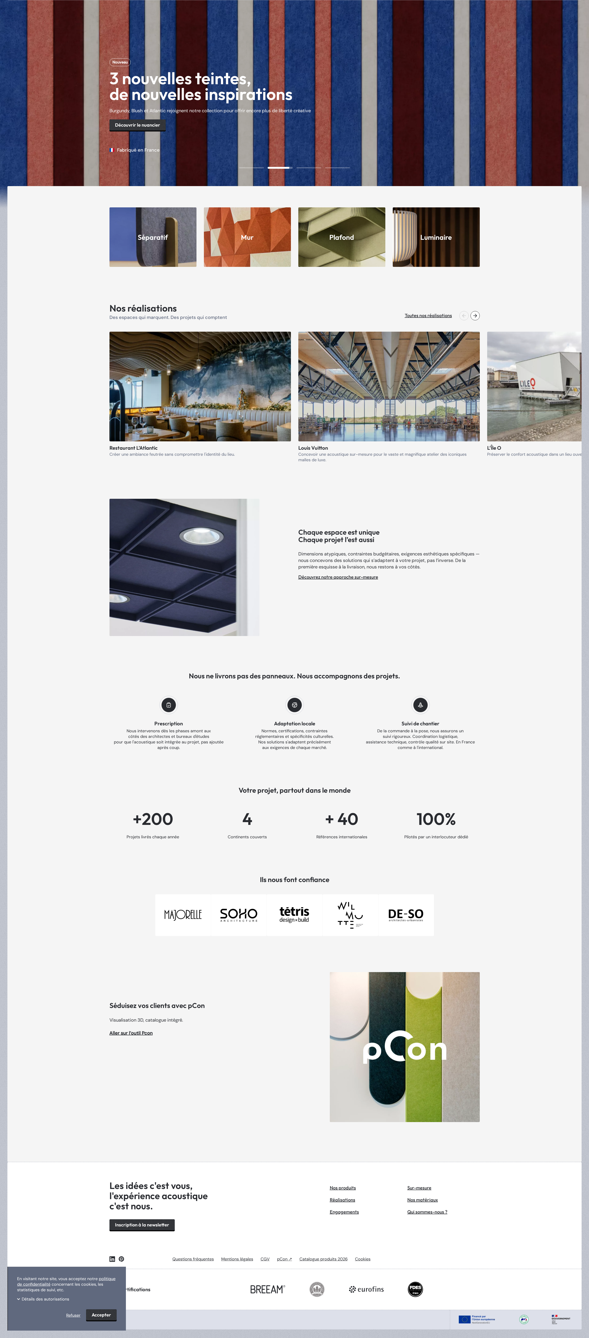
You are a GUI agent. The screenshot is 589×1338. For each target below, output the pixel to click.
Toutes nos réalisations (428, 315)
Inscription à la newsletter (142, 1225)
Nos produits (343, 1188)
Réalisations (342, 1200)
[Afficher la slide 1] (251, 168)
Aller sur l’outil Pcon (131, 1033)
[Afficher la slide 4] (337, 168)
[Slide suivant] (475, 315)
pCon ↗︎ (284, 1259)
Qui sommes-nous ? (427, 1212)
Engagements (344, 1212)
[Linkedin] (112, 1259)
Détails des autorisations (45, 1299)
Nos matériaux (422, 1200)
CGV (265, 1259)
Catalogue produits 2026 (323, 1259)
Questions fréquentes (193, 1259)
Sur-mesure (419, 1188)
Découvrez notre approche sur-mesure (338, 577)
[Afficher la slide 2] (280, 168)
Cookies (363, 1259)
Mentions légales (237, 1259)
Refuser (73, 1315)
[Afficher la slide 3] (308, 167)
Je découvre (127, 113)
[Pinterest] (121, 1259)
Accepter (101, 1315)
